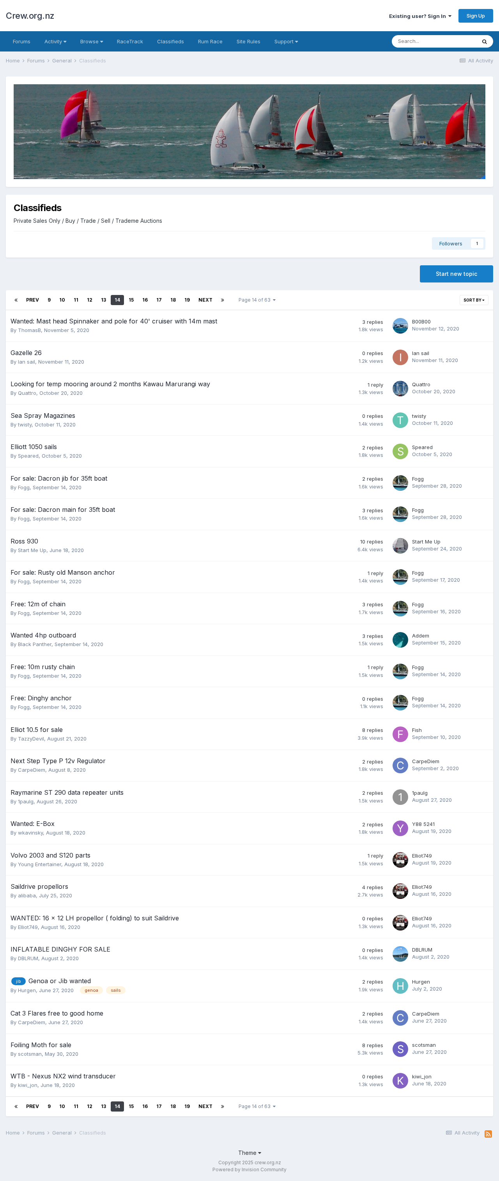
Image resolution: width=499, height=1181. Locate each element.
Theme (248, 1152)
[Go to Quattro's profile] (400, 388)
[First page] (16, 300)
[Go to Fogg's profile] (400, 483)
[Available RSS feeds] (488, 1134)
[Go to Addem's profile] (400, 640)
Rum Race (210, 41)
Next (205, 300)
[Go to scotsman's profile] (400, 1049)
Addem (420, 635)
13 (103, 300)
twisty (25, 424)
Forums (21, 41)
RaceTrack (130, 41)
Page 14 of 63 (256, 300)
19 (187, 300)
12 (89, 300)
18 (173, 300)
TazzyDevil (31, 738)
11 (76, 300)
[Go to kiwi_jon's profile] (400, 1081)
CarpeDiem (31, 770)
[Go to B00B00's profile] (400, 326)
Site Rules (248, 41)
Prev (32, 300)
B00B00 (421, 321)
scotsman (30, 1054)
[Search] (484, 41)
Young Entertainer (39, 864)
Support (284, 41)
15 (131, 300)
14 (117, 300)
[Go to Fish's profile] (400, 734)
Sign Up (476, 15)
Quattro (27, 393)
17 (159, 300)
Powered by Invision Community (249, 1169)
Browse (90, 41)
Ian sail (26, 362)
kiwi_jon (27, 1085)
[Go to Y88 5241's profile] (400, 828)
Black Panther (34, 644)
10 (62, 300)
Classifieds (170, 41)
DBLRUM (28, 958)
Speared (28, 456)
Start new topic (456, 273)
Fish (417, 730)
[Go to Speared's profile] (400, 451)
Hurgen (27, 990)
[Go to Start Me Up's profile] (400, 546)
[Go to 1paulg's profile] (400, 797)
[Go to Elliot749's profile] (400, 860)
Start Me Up (32, 550)
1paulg (26, 801)
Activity (54, 41)
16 (145, 300)
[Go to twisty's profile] (400, 420)
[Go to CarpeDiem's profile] (400, 765)
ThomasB (29, 330)
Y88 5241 (423, 824)
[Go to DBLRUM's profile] (400, 954)
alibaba (27, 895)
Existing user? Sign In (418, 16)
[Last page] (222, 300)
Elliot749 (422, 855)
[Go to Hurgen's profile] (400, 986)
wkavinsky (30, 832)
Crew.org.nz (30, 16)
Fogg (24, 487)
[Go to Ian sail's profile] (400, 357)
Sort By (473, 300)
